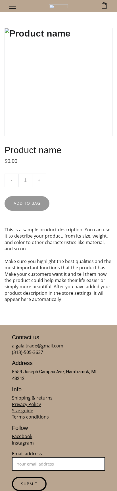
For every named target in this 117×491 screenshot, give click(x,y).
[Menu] (12, 6)
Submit (29, 483)
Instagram (23, 443)
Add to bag (27, 203)
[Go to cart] (104, 6)
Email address (27, 454)
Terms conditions (30, 417)
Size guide (22, 410)
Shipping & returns (32, 398)
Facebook (22, 436)
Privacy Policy (26, 404)
